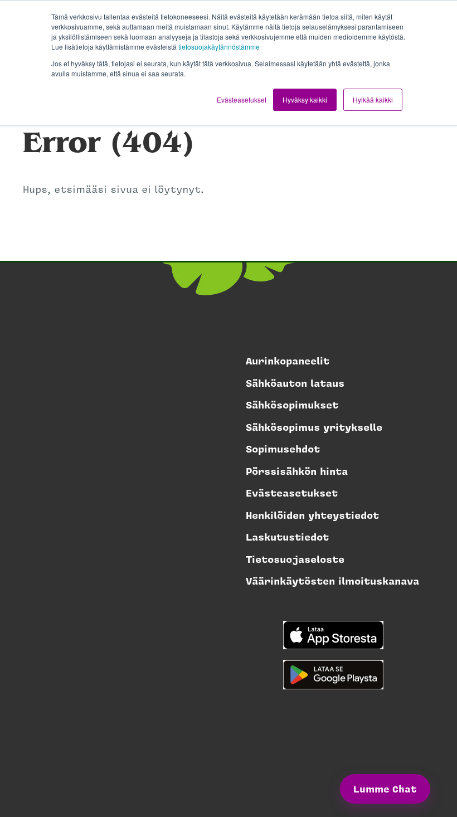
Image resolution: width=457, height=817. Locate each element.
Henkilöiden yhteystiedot (312, 515)
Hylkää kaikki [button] (373, 99)
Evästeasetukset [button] (241, 99)
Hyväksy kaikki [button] (305, 99)
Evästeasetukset (292, 492)
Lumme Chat (385, 788)
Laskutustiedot (287, 536)
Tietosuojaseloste (295, 559)
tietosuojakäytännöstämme (219, 46)
